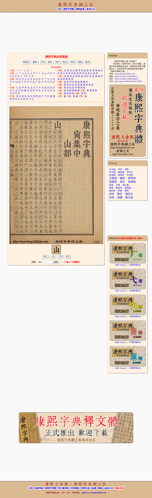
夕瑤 (118, 185)
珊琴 (127, 190)
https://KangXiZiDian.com (125, 74)
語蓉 (111, 197)
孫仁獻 (125, 185)
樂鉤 (122, 178)
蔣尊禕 (132, 178)
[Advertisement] (76, 33)
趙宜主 (129, 193)
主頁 (59, 9)
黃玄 (122, 181)
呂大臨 (112, 169)
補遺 (80, 62)
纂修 (35, 62)
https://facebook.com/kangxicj (126, 76)
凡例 (42, 62)
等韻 (72, 62)
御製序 (26, 62)
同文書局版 (63, 488)
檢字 (57, 62)
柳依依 (119, 188)
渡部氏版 (85, 488)
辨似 (64, 62)
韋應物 (132, 181)
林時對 (121, 175)
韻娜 (119, 197)
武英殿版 (75, 488)
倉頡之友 (90, 9)
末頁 (67, 256)
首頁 (45, 256)
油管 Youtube (120, 265)
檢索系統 (39, 488)
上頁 (52, 256)
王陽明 (113, 178)
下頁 (60, 256)
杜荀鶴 (112, 175)
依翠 (111, 185)
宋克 (120, 169)
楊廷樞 (121, 172)
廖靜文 (112, 190)
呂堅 (127, 169)
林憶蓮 (128, 188)
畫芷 (119, 193)
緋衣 (111, 193)
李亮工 (130, 172)
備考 (87, 62)
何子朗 (112, 172)
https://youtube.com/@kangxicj (126, 79)
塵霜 (111, 188)
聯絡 (100, 488)
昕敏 (120, 190)
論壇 (94, 488)
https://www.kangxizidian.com (94, 493)
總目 (50, 62)
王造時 (130, 175)
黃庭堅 (113, 181)
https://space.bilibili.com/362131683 (128, 81)
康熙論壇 (80, 9)
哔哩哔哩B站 (135, 265)
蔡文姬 (129, 197)
